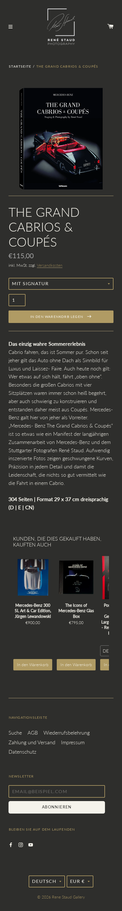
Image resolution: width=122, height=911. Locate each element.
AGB (33, 732)
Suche (15, 732)
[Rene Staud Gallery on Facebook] (11, 844)
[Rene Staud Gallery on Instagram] (20, 844)
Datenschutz (22, 752)
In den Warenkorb (33, 664)
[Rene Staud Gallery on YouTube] (30, 844)
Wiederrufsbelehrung (66, 732)
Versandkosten (49, 265)
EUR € (77, 881)
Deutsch (44, 881)
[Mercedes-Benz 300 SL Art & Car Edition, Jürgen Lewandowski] (32, 577)
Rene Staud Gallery (68, 897)
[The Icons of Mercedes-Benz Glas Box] (76, 577)
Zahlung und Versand (32, 742)
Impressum (73, 742)
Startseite (20, 66)
